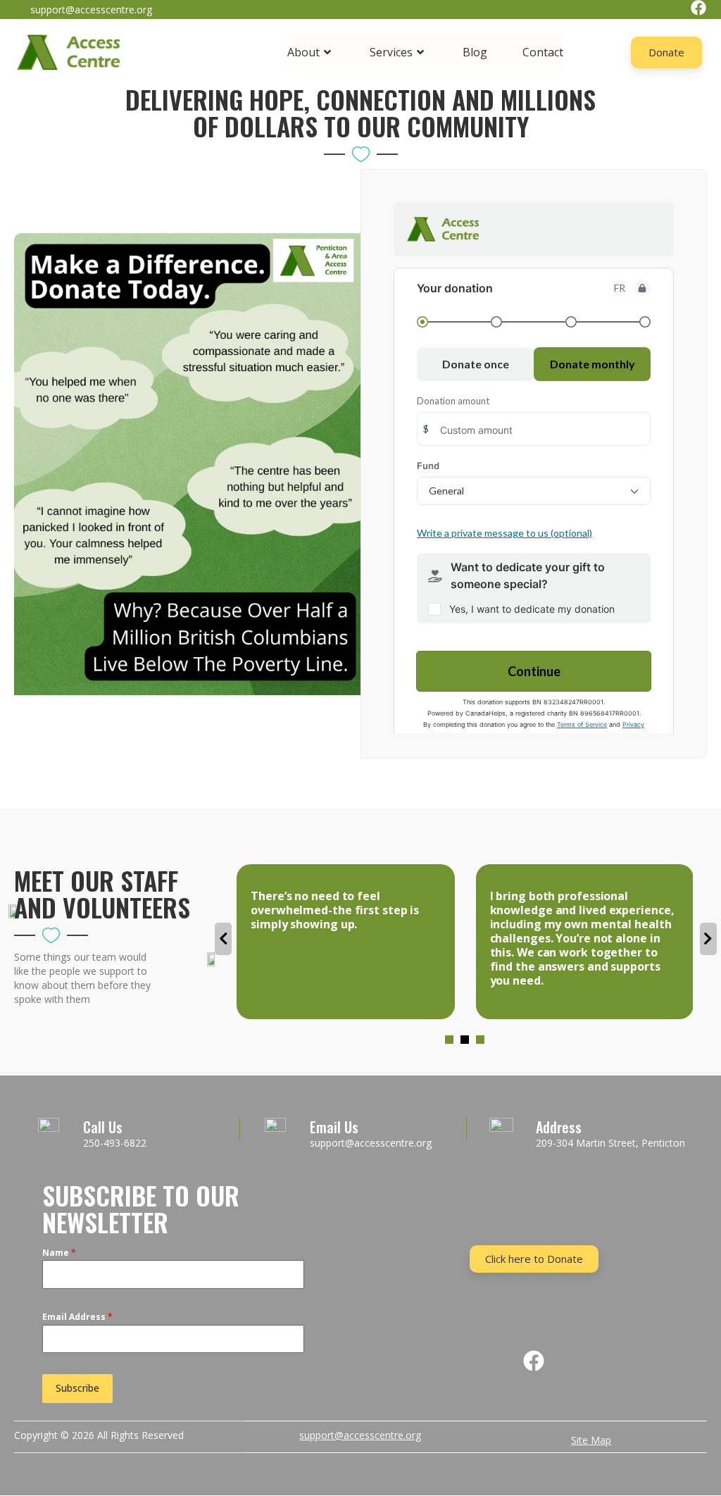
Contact (542, 52)
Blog (475, 52)
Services (391, 52)
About (303, 52)
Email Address (77, 1317)
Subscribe (77, 1388)
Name (59, 1253)
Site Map (591, 1440)
